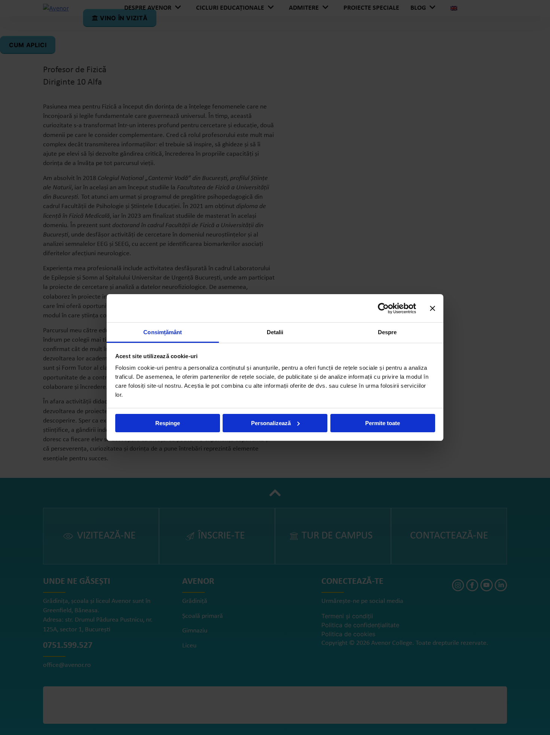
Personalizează (271, 423)
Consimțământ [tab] (162, 332)
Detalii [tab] (275, 332)
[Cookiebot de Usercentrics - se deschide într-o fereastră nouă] (383, 308)
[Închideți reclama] (432, 308)
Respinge (167, 423)
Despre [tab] (387, 332)
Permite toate (382, 423)
